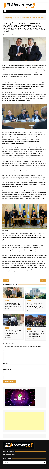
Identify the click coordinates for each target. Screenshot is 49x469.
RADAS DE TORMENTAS (9, 454)
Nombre (5, 363)
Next (42, 280)
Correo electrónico (7, 369)
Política (14, 34)
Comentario (6, 350)
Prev (7, 280)
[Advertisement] (24, 421)
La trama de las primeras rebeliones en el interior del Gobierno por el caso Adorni (13, 304)
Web (4, 375)
